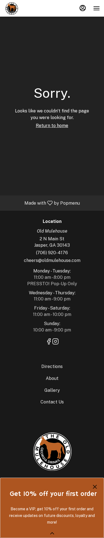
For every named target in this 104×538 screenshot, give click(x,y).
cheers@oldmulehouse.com (52, 260)
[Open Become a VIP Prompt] (52, 533)
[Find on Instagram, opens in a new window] (55, 342)
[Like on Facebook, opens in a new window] (48, 342)
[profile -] (82, 8)
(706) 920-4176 (52, 252)
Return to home (52, 125)
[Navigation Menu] (96, 8)
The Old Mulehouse (52, 451)
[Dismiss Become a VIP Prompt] (95, 486)
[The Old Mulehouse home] (29, 8)
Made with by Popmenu (42, 203)
